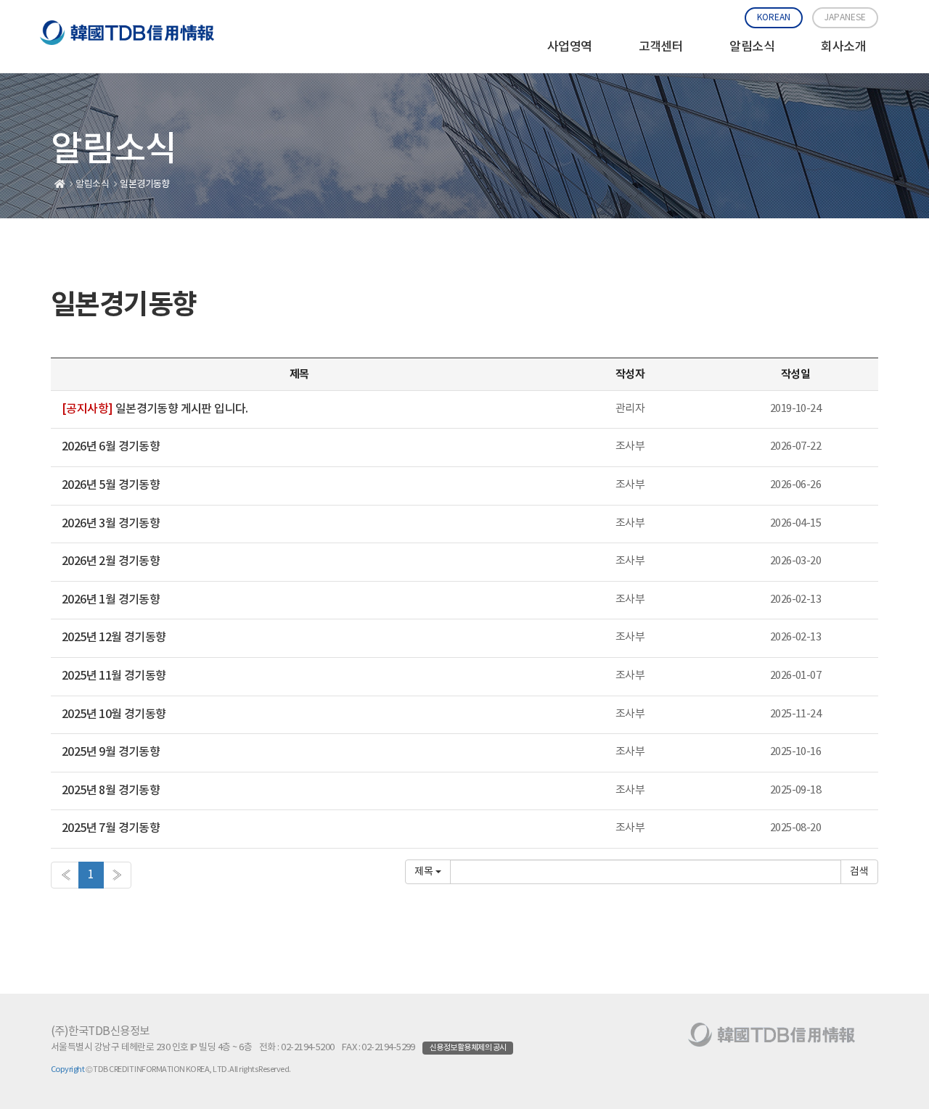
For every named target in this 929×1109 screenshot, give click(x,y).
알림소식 (751, 47)
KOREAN (773, 17)
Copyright (67, 1069)
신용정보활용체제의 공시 (468, 1047)
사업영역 (569, 47)
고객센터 (661, 47)
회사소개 (843, 47)
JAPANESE (845, 17)
